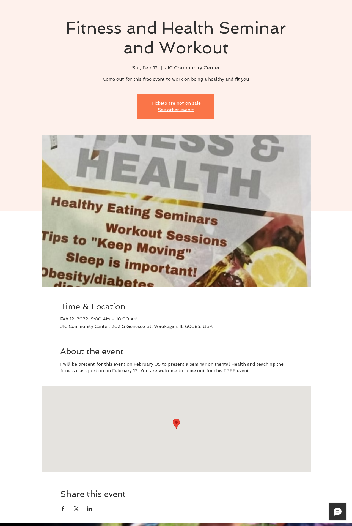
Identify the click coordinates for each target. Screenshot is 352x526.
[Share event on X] (76, 508)
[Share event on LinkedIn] (89, 508)
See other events (176, 109)
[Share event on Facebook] (62, 508)
